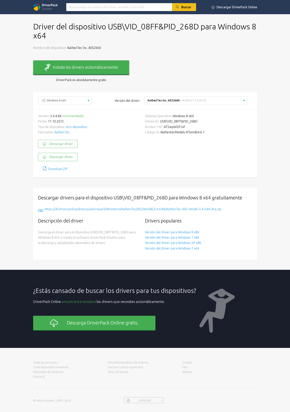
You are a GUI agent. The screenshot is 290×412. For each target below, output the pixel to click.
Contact (187, 362)
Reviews (187, 372)
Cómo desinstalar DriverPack (50, 367)
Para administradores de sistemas (128, 362)
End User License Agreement (125, 367)
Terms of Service (118, 372)
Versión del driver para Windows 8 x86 (172, 232)
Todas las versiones (45, 362)
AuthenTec (61, 132)
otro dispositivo (76, 127)
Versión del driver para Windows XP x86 (173, 243)
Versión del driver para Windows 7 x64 (172, 248)
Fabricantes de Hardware (48, 372)
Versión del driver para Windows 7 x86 (172, 237)
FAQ (185, 367)
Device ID (39, 376)
